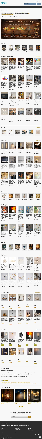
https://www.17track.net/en (22, 12)
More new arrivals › (38, 140)
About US (2, 428)
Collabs (29, 429)
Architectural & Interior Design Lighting (33, 402)
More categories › (39, 127)
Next (39, 29)
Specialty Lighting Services (18, 402)
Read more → (3, 403)
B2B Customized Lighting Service (5, 402)
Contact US (2, 429)
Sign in (35, 1)
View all (21, 406)
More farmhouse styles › (38, 292)
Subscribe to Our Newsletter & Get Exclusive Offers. (21, 412)
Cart (39, 3)
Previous (2, 29)
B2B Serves (29, 428)
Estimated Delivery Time (18, 429)
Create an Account (39, 1)
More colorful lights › (38, 204)
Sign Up (29, 416)
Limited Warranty (17, 428)
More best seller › (39, 56)
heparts (7, 437)
